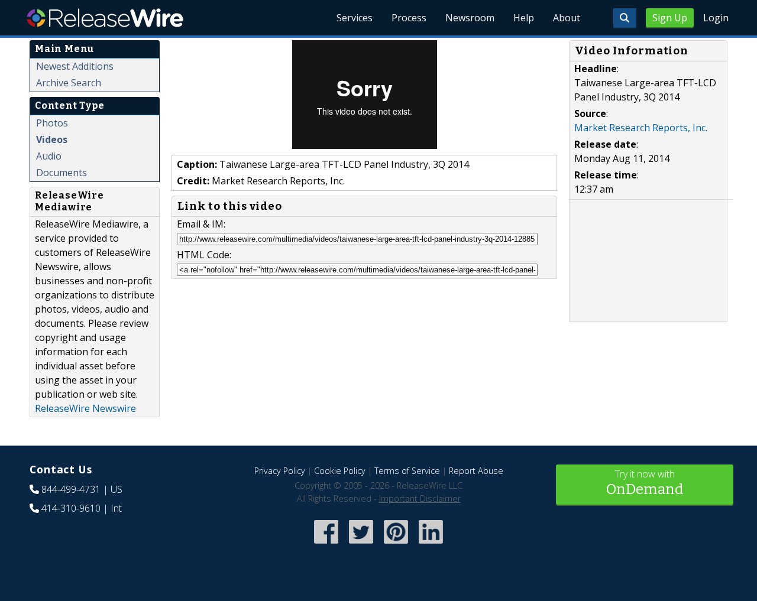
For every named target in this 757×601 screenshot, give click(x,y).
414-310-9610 (71, 508)
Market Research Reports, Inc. (640, 127)
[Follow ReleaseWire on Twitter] (361, 545)
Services (355, 17)
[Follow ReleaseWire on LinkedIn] (431, 545)
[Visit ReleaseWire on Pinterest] (396, 545)
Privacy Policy (279, 470)
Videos (51, 139)
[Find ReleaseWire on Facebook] (326, 545)
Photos (52, 122)
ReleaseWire (105, 18)
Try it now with (644, 482)
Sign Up (669, 17)
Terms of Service (407, 470)
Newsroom (469, 17)
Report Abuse (476, 470)
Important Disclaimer (420, 498)
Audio (49, 156)
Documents (61, 172)
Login (716, 17)
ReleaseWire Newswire (85, 408)
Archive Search (68, 82)
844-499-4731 (71, 489)
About (566, 17)
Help (523, 17)
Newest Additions (75, 66)
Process (409, 17)
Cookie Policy (339, 470)
